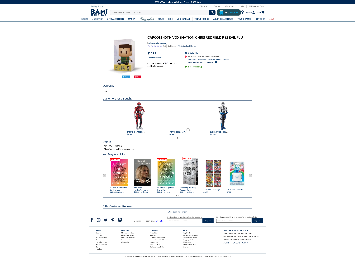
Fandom (99, 249)
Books (98, 233)
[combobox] (164, 12)
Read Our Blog (155, 244)
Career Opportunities (158, 237)
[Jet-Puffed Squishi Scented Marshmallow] (237, 174)
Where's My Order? (190, 244)
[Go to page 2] (178, 195)
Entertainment (101, 244)
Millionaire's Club (256, 6)
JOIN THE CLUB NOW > (236, 242)
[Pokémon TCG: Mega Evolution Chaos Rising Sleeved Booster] (213, 174)
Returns (186, 247)
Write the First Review (187, 46)
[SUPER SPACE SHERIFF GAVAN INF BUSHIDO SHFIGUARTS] (223, 116)
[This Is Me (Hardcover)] (142, 172)
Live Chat (160, 221)
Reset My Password (190, 237)
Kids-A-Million (101, 237)
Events (217, 6)
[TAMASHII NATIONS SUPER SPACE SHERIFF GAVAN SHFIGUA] (139, 116)
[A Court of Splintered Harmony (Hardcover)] (119, 172)
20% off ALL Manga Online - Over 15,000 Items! (179, 2)
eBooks (99, 235)
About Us (153, 235)
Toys (97, 247)
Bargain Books (101, 242)
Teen (98, 240)
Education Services (128, 240)
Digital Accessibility (157, 247)
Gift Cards (229, 6)
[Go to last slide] (104, 175)
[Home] (98, 12)
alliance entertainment (157, 43)
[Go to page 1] (177, 138)
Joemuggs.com (190, 256)
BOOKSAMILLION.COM (174, 256)
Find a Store (154, 233)
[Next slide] (250, 175)
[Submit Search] (212, 12)
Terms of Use (202, 256)
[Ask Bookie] (229, 12)
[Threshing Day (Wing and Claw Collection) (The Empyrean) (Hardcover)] (190, 172)
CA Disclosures (213, 256)
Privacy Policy (225, 256)
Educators (204, 6)
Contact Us (154, 242)
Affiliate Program (127, 235)
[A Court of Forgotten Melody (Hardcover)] (166, 172)
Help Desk (186, 233)
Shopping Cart (188, 240)
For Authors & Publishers (159, 240)
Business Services (128, 237)
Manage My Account (190, 235)
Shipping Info (187, 242)
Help (242, 6)
